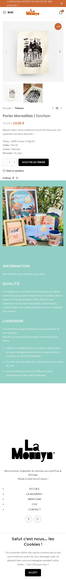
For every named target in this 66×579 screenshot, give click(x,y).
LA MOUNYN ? (34, 493)
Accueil (7, 108)
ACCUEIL (34, 488)
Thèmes (19, 108)
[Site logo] (33, 12)
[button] (6, 51)
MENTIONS (34, 499)
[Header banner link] (27, 3)
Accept (33, 572)
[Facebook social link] (13, 178)
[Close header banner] (61, 3)
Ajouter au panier (33, 162)
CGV (34, 504)
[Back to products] (57, 108)
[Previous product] (53, 108)
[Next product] (61, 108)
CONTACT (34, 509)
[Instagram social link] (17, 178)
